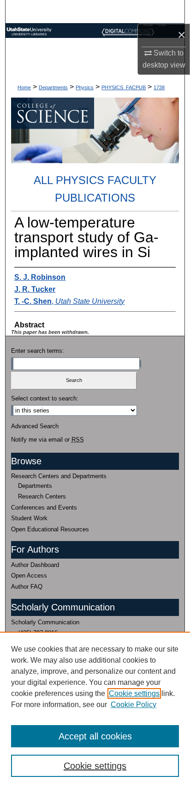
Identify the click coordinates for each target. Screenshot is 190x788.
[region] (95, 710)
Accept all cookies (95, 736)
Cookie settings (134, 693)
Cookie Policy (133, 704)
